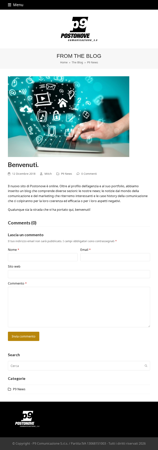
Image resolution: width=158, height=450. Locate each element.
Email (85, 250)
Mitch (48, 173)
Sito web (14, 266)
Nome (13, 250)
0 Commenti (89, 173)
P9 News (66, 173)
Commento (17, 283)
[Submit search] (146, 366)
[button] (15, 4)
